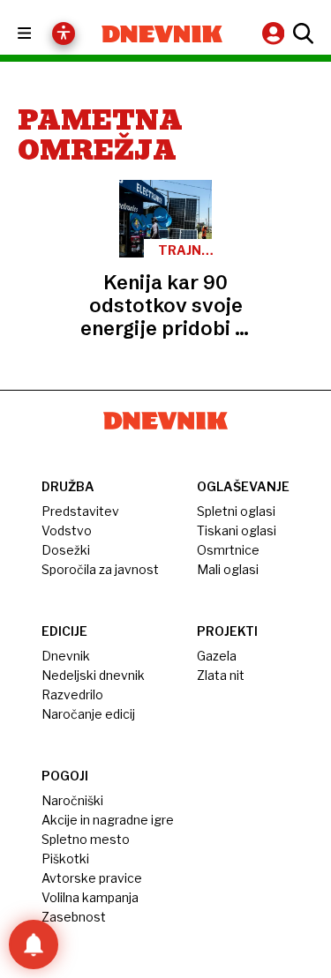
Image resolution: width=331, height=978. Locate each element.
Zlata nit (220, 675)
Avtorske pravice (91, 877)
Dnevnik (65, 655)
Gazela (217, 655)
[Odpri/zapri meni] (40, 34)
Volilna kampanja (90, 897)
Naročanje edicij (88, 713)
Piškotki (65, 858)
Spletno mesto (85, 839)
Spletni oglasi (236, 511)
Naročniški (72, 800)
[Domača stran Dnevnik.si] (162, 34)
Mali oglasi (228, 569)
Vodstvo (66, 530)
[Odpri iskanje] (301, 33)
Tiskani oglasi (236, 530)
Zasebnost (73, 916)
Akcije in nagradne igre (107, 819)
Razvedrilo (72, 694)
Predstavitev (80, 511)
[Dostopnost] (63, 33)
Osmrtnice (228, 549)
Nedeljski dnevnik (93, 675)
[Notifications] (33, 944)
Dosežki (65, 549)
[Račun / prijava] (275, 33)
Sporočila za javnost (100, 569)
